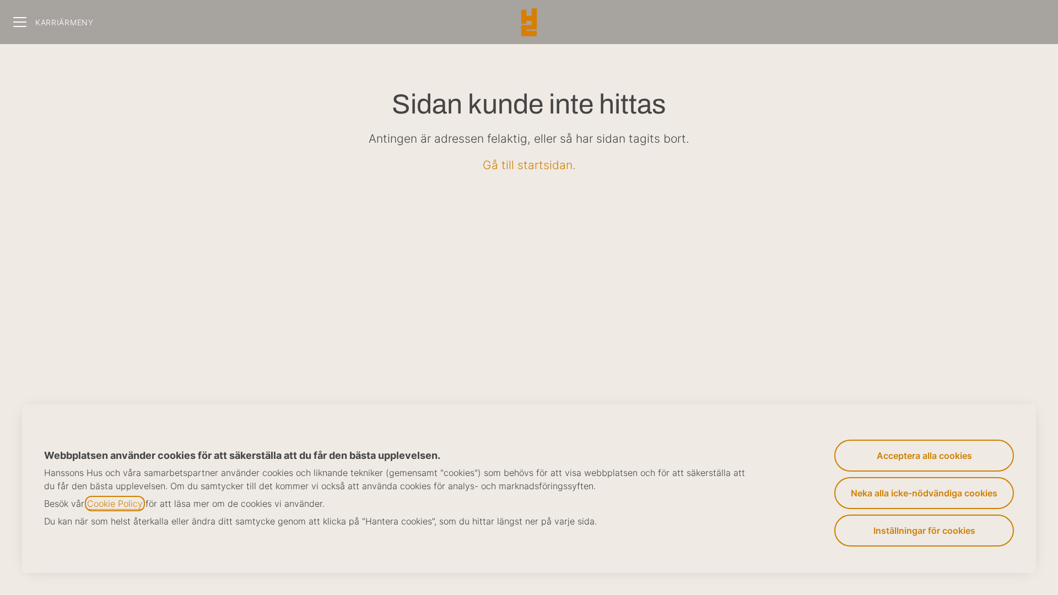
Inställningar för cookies (924, 530)
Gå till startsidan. (529, 165)
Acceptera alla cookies (924, 455)
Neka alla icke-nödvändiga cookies (924, 493)
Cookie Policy (115, 503)
